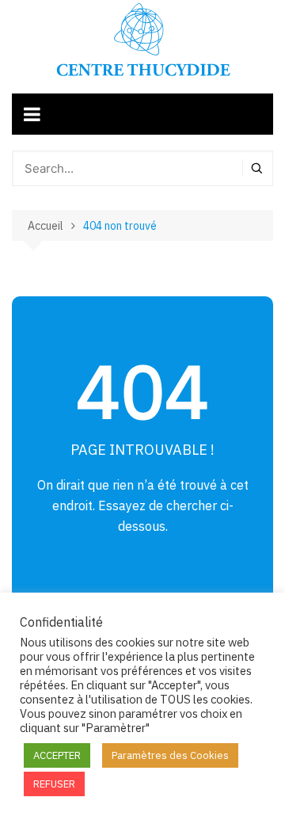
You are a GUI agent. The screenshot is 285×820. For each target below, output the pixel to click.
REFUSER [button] (54, 784)
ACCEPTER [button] (57, 755)
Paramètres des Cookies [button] (170, 755)
